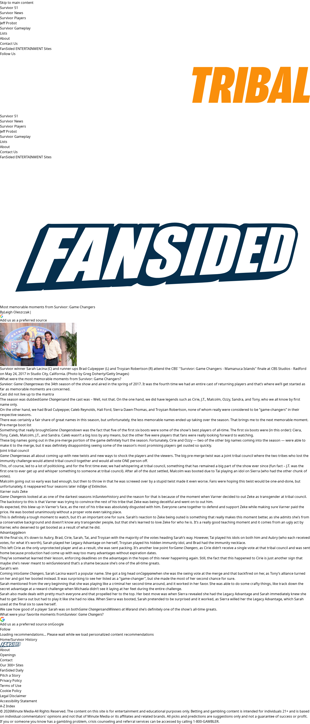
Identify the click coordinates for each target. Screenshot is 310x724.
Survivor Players (13, 126)
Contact (6, 660)
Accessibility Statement (18, 701)
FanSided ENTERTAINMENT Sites (26, 157)
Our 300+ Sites (11, 665)
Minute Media (22, 711)
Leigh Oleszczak (17, 312)
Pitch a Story (10, 675)
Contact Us (9, 152)
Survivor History (24, 639)
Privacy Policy (11, 680)
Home (5, 639)
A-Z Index (7, 706)
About (5, 146)
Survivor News (11, 121)
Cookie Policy (10, 690)
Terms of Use (10, 685)
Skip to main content (16, 2)
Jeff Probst (8, 131)
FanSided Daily (11, 670)
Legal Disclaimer (13, 695)
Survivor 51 (9, 116)
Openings (8, 655)
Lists (3, 141)
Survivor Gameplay (15, 136)
